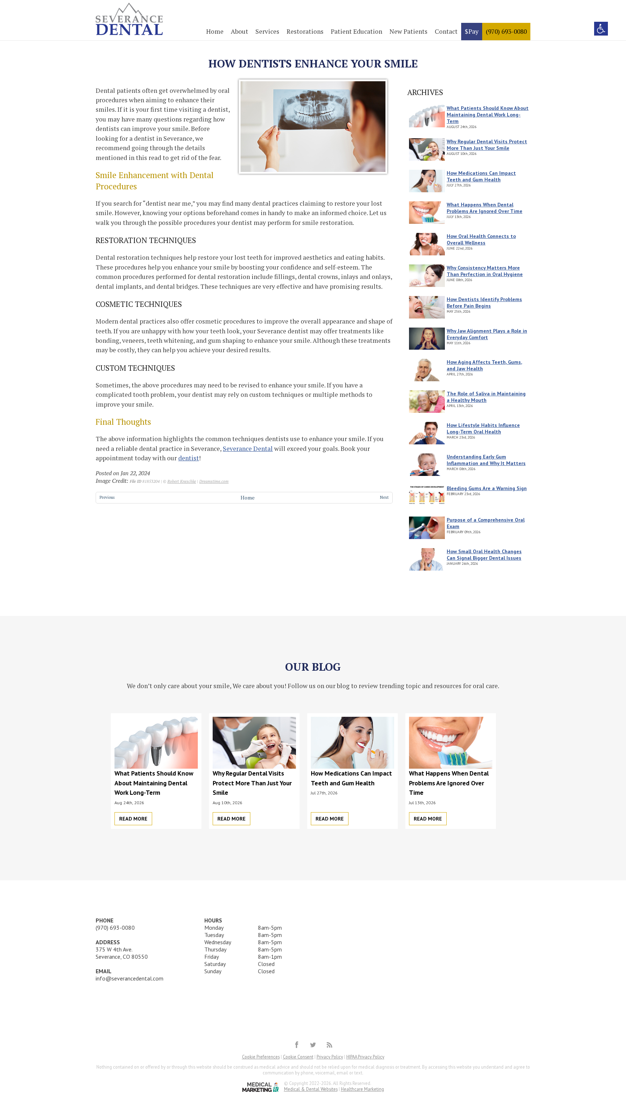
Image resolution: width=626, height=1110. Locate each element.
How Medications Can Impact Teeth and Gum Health (481, 176)
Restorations (305, 31)
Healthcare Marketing (362, 1089)
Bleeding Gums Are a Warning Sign (487, 488)
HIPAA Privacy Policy (365, 1057)
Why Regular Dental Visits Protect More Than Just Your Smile (487, 144)
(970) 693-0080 (506, 31)
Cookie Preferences (261, 1057)
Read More (133, 818)
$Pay (472, 31)
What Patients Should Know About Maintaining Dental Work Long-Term (488, 114)
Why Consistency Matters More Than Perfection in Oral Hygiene (485, 271)
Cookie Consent (298, 1057)
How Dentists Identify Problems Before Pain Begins (484, 302)
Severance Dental (248, 448)
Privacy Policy (330, 1057)
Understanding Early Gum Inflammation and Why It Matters (486, 459)
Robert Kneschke (181, 481)
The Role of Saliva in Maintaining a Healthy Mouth (486, 396)
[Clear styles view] (601, 29)
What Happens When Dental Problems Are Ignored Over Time (484, 207)
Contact (446, 31)
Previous (107, 497)
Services (267, 31)
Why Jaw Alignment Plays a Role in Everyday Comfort (487, 334)
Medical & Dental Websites (311, 1089)
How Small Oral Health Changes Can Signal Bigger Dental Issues (484, 554)
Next (384, 497)
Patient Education (356, 31)
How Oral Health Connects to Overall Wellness (481, 239)
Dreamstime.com (214, 481)
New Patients (408, 31)
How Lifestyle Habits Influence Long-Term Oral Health (483, 428)
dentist (188, 458)
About (239, 31)
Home (215, 31)
